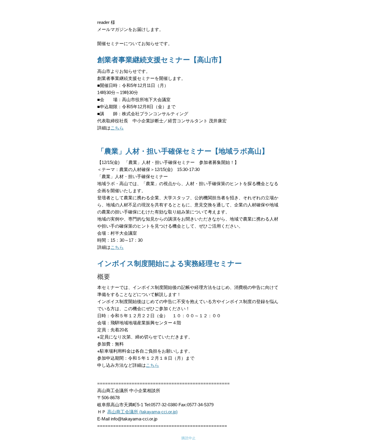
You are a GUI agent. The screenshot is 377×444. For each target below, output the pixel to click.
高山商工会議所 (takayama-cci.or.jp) (142, 411)
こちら (117, 127)
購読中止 (188, 438)
